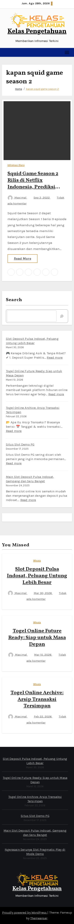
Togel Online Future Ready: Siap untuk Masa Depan (37, 637)
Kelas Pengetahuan (37, 31)
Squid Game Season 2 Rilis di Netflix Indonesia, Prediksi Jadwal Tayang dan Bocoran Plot (32, 187)
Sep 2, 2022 (42, 197)
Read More (22, 259)
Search (14, 300)
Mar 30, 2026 (43, 593)
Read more (55, 357)
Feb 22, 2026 (43, 716)
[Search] (61, 316)
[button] (5, 52)
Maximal (20, 197)
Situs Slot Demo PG (20, 444)
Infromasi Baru (15, 165)
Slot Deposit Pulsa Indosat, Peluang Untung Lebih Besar (37, 576)
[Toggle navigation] (67, 52)
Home (18, 88)
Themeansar (38, 918)
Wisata (37, 561)
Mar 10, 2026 (43, 654)
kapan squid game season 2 (42, 88)
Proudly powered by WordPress (24, 912)
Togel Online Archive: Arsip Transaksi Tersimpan (37, 699)
